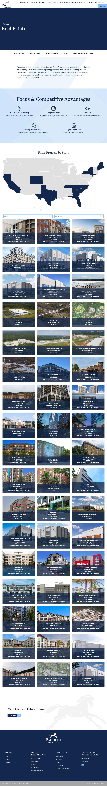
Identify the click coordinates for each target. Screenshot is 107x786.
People (7, 759)
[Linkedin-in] (83, 765)
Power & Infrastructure (37, 2)
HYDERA (33, 764)
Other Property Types (63, 768)
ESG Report (85, 761)
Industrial (59, 759)
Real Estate (52, 2)
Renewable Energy (37, 770)
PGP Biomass (35, 767)
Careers (101, 2)
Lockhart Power (36, 758)
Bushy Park (34, 761)
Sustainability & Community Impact (71, 2)
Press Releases (92, 2)
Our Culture (85, 758)
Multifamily (59, 756)
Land (57, 762)
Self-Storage (60, 765)
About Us (23, 2)
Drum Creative (100, 783)
